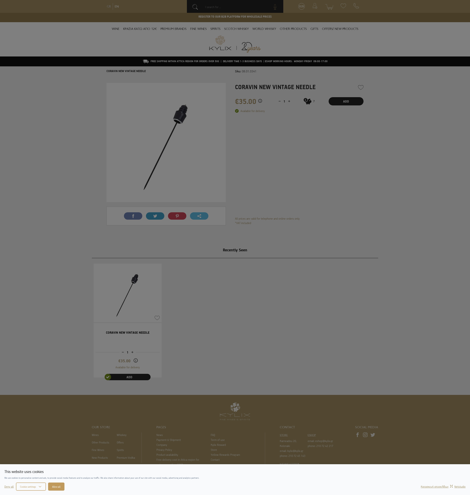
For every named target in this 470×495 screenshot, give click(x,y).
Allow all (56, 486)
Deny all (9, 486)
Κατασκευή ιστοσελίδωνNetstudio (443, 486)
